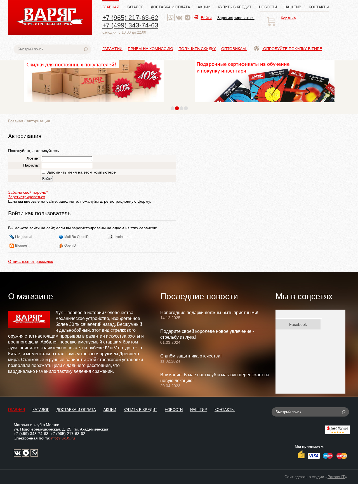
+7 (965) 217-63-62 (130, 17)
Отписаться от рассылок (30, 261)
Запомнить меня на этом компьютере (80, 172)
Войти (206, 17)
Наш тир (292, 7)
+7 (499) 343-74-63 (130, 25)
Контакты (319, 7)
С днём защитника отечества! (191, 356)
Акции (204, 7)
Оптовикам (234, 48)
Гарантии (112, 48)
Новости (268, 7)
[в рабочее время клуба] (171, 17)
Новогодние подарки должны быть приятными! (209, 312)
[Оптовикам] (94, 103)
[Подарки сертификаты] (265, 103)
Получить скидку (197, 48)
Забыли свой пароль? (28, 192)
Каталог (135, 7)
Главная (110, 7)
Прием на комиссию (150, 48)
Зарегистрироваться (236, 17)
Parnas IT (336, 476)
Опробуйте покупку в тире (292, 48)
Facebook (298, 324)
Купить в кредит (234, 7)
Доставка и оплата (170, 7)
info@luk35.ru (62, 438)
